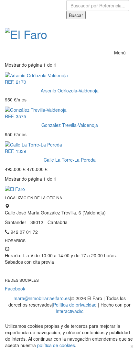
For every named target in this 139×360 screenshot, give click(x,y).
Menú (120, 52)
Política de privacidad (75, 304)
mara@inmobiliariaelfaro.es (42, 298)
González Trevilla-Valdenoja (69, 125)
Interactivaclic (69, 311)
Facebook (15, 288)
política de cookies (56, 345)
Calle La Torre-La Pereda (70, 159)
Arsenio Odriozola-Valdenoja (70, 90)
